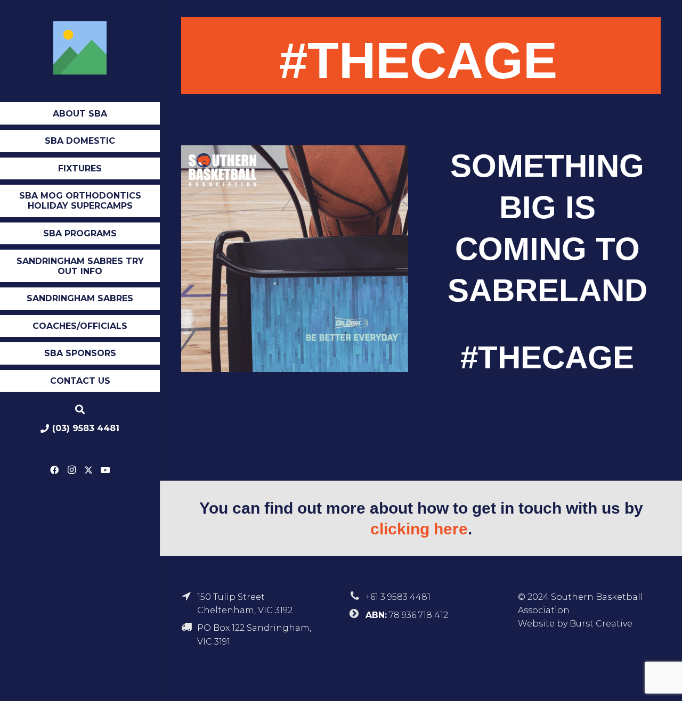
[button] (111, 115)
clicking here (419, 529)
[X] (88, 470)
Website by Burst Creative (575, 623)
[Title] (80, 48)
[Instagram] (71, 470)
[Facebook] (54, 470)
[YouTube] (105, 470)
